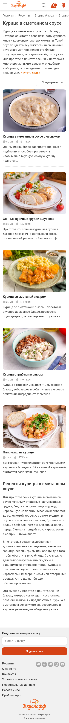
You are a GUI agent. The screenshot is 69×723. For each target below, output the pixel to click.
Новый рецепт (54, 3)
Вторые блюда (44, 15)
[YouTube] (62, 664)
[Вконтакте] (38, 664)
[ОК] (44, 664)
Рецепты (24, 15)
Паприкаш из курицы (18, 452)
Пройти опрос (12, 695)
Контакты (9, 674)
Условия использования (19, 679)
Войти (63, 3)
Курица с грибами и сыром (23, 374)
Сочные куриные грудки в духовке (28, 219)
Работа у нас (11, 690)
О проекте (9, 668)
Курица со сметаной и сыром (24, 296)
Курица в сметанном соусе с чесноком (32, 136)
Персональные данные (18, 684)
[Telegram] (50, 664)
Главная (8, 15)
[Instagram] (56, 664)
